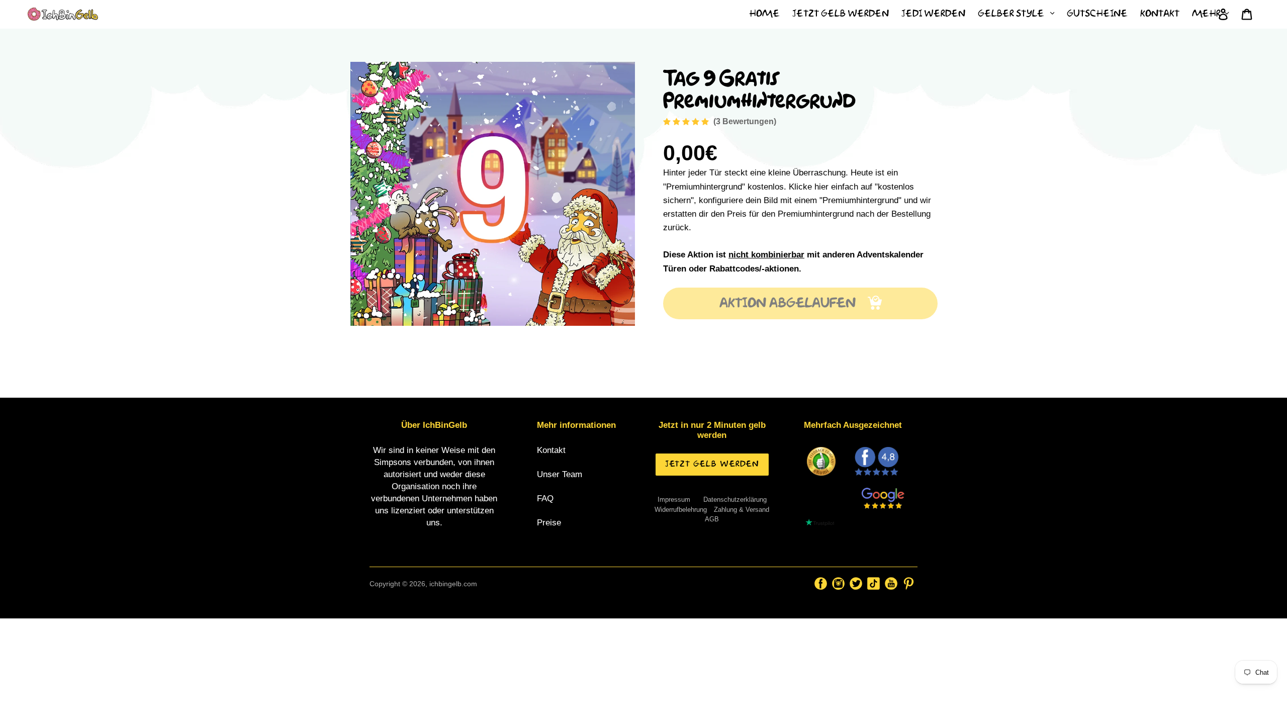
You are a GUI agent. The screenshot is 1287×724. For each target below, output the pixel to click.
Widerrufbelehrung (681, 509)
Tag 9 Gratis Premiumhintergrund (759, 87)
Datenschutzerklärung (735, 499)
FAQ (545, 498)
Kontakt (551, 450)
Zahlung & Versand (741, 509)
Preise (549, 522)
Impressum (674, 499)
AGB (712, 519)
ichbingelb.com (453, 584)
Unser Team (559, 474)
